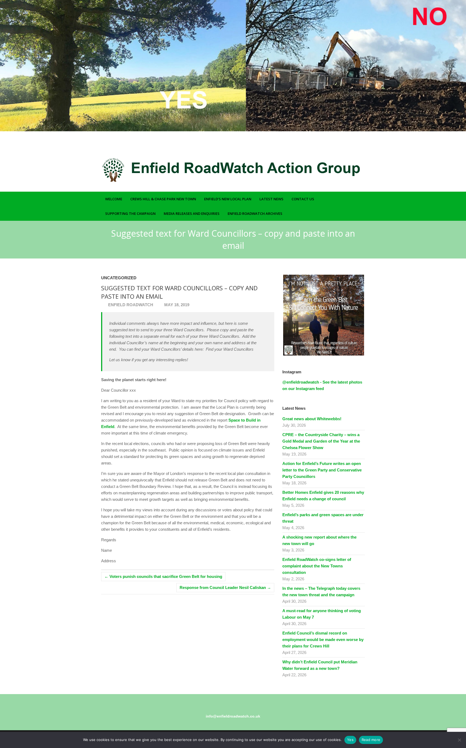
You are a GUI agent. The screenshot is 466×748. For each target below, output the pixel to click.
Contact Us (303, 199)
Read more (371, 739)
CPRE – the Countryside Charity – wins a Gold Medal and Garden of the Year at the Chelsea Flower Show (321, 441)
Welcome (113, 199)
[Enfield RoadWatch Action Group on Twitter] (355, 146)
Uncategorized (118, 277)
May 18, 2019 (176, 304)
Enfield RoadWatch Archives (255, 213)
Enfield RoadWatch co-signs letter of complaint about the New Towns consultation (316, 566)
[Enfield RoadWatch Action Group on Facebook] (347, 146)
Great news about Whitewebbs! (311, 418)
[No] (459, 740)
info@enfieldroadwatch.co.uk (233, 716)
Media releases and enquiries (192, 213)
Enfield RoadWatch (130, 304)
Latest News (271, 199)
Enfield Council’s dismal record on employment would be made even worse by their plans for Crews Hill (323, 639)
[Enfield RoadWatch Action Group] (219, 169)
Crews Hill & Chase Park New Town (163, 199)
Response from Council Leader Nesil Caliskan (225, 587)
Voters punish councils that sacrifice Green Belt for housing (163, 576)
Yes (350, 739)
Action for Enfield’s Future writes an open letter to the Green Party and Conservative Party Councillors (322, 470)
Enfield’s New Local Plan (227, 199)
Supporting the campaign (130, 213)
